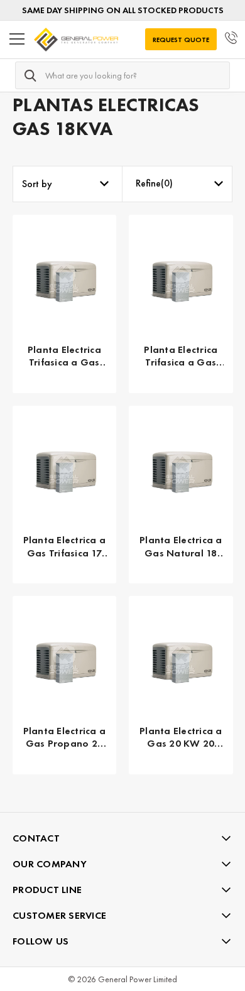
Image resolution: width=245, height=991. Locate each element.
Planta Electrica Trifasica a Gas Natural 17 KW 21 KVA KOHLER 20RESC (64, 357)
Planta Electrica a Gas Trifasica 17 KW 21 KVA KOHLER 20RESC (64, 547)
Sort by (37, 183)
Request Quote (181, 39)
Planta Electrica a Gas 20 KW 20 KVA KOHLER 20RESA (180, 738)
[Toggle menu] (17, 39)
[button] (177, 184)
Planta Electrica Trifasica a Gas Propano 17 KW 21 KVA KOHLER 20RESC (180, 357)
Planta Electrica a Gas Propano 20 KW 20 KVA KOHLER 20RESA (64, 738)
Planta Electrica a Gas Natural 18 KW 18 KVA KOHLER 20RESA (180, 547)
